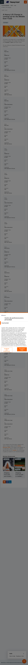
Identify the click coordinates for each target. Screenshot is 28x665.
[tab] (14, 323)
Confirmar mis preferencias (7, 350)
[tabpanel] (14, 339)
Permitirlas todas (22, 349)
